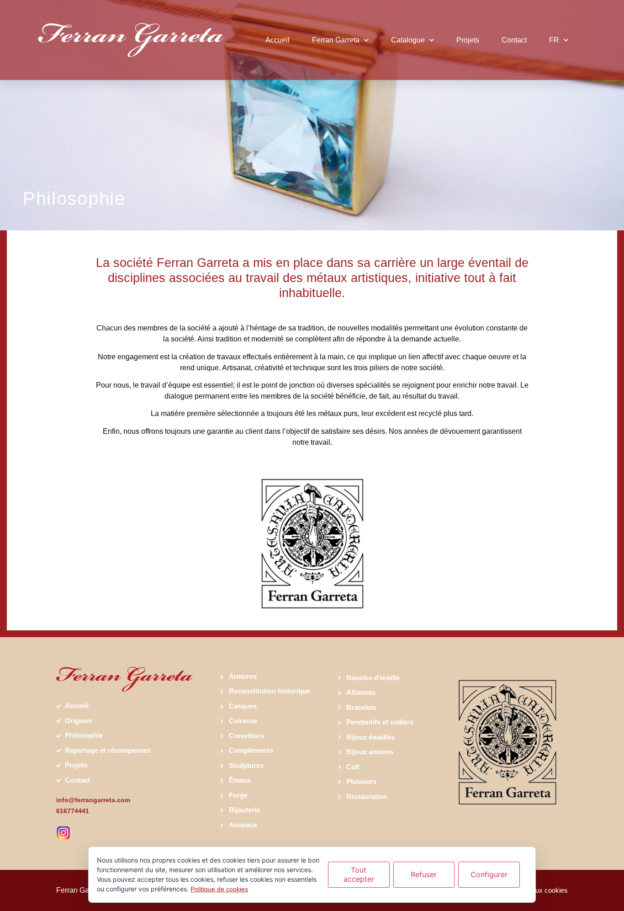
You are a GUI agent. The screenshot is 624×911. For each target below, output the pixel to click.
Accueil (277, 40)
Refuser (424, 874)
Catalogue (408, 40)
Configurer (489, 874)
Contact (514, 40)
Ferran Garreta (336, 40)
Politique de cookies (219, 889)
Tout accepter (359, 874)
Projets (467, 40)
